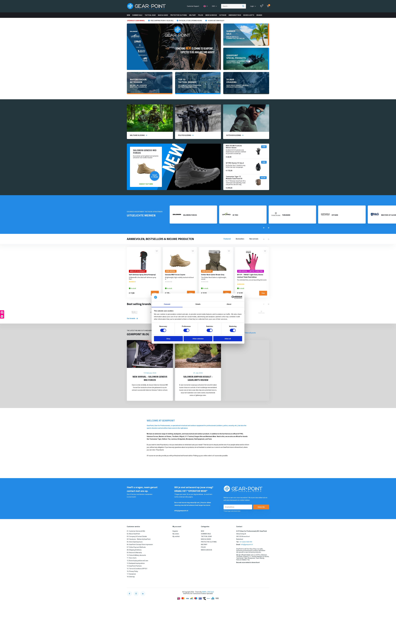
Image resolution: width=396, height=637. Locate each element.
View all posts (250, 333)
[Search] (243, 6)
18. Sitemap (131, 577)
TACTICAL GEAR (150, 15)
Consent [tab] (167, 304)
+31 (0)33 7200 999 (245, 542)
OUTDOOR (222, 15)
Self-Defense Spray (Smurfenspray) (142, 274)
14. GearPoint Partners (134, 566)
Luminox (174, 439)
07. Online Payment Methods (136, 547)
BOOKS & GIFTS (248, 15)
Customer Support (193, 6)
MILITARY (192, 15)
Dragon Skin (198, 436)
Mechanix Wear (211, 436)
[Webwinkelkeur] (267, 592)
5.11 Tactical (189, 436)
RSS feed (210, 592)
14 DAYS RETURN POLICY (215, 20)
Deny (168, 339)
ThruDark (175, 436)
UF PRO (240, 434)
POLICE (200, 15)
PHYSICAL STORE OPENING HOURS (190, 20)
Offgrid (181, 436)
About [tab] (229, 304)
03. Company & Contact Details (137, 536)
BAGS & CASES (163, 15)
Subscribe (261, 507)
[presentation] (264, 228)
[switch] (186, 330)
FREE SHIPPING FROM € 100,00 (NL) (161, 20)
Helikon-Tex (166, 439)
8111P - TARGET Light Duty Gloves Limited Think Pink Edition (250, 275)
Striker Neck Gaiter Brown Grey (212, 274)
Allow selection (198, 339)
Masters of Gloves (165, 436)
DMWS (204, 592)
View (154, 293)
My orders (176, 534)
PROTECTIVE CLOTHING (178, 15)
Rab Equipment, (199, 439)
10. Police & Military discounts (136, 555)
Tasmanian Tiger (155, 439)
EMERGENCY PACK (235, 15)
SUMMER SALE (137, 15)
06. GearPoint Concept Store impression (140, 544)
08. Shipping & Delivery (134, 550)
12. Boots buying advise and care (137, 560)
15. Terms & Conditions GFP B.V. (137, 568)
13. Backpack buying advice (136, 563)
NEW (128, 15)
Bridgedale (181, 439)
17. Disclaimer (131, 574)
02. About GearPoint (133, 534)
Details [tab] (198, 304)
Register (175, 531)
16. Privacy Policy (132, 571)
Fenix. (210, 439)
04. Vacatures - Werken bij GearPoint (138, 539)
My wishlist (176, 536)
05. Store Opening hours (135, 542)
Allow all (228, 339)
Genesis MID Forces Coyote (175, 274)
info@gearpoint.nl (181, 511)
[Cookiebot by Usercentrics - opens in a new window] (233, 297)
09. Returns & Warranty (134, 552)
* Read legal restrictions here (232, 511)
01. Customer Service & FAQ (136, 531)
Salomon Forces (152, 436)
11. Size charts (131, 558)
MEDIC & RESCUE (211, 15)
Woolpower (190, 439)
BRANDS (259, 15)
